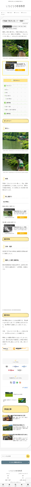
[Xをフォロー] (11, 382)
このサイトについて (23, 473)
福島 (16, 28)
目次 (14, 80)
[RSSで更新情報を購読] (20, 382)
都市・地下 (8, 480)
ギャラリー (9, 85)
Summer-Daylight (7, 26)
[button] (20, 370)
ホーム (8, 473)
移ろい (7, 89)
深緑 (11, 28)
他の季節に (9, 98)
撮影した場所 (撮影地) (10, 109)
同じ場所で (8, 95)
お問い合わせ (23, 480)
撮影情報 (8, 102)
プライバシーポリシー (15, 482)
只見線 (21, 26)
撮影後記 (8, 113)
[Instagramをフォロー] (14, 382)
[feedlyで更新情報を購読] (17, 382)
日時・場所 (8, 106)
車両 (6, 92)
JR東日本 (16, 26)
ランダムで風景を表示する (15, 462)
